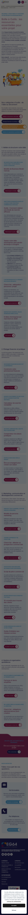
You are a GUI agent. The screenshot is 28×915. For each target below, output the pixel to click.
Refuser (14, 910)
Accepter (14, 905)
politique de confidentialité (14, 901)
